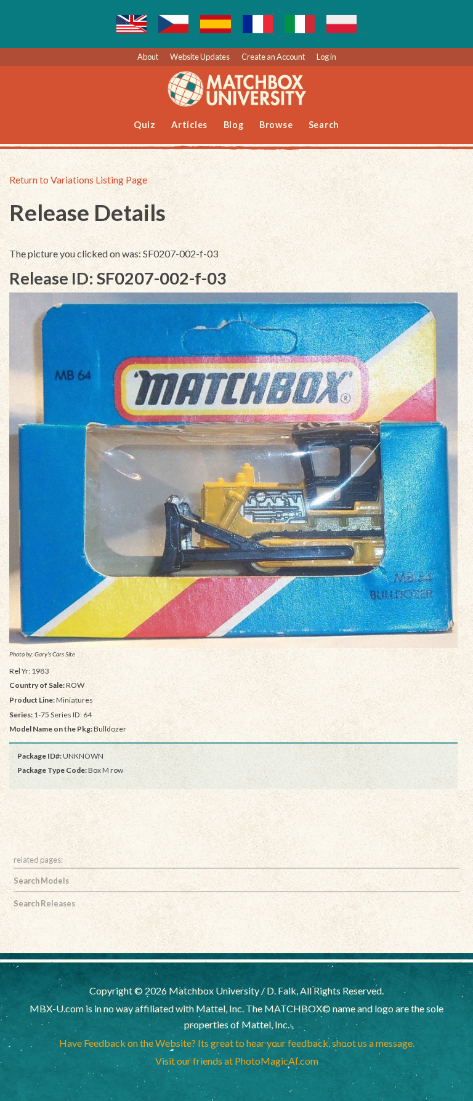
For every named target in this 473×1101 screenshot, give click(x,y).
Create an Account (273, 57)
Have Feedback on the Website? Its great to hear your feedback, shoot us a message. (236, 1043)
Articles (189, 124)
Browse (276, 124)
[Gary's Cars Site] (233, 470)
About (147, 57)
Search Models (41, 880)
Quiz (145, 124)
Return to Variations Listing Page (78, 179)
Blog (234, 124)
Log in (326, 57)
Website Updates (200, 57)
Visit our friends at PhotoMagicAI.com (236, 1061)
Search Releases (44, 903)
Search (324, 124)
